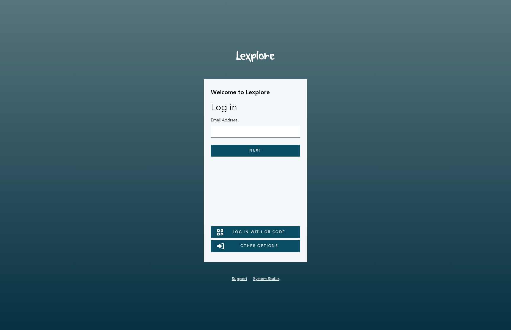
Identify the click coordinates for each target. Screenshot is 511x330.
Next (255, 150)
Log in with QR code (259, 232)
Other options (259, 246)
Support (239, 279)
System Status (266, 279)
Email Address (224, 120)
